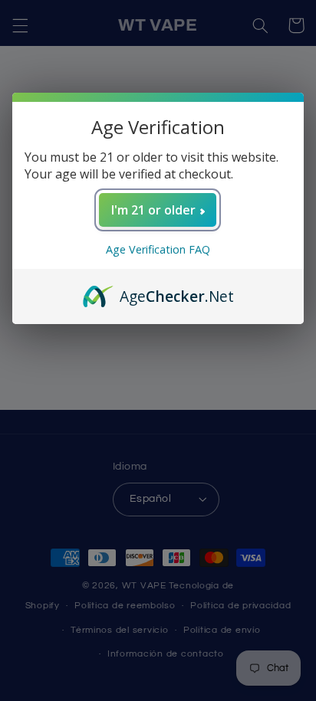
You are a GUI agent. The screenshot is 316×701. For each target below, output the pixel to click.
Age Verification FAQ (158, 249)
